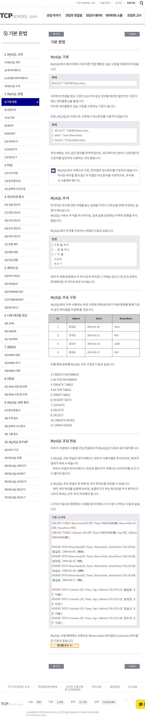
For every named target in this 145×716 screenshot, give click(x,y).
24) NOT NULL (12, 276)
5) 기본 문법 (10, 102)
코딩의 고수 (134, 15)
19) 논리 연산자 (12, 228)
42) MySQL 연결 (13, 458)
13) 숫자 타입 (11, 173)
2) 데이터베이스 (12, 70)
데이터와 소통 (114, 15)
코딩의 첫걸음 (73, 15)
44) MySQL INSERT (14, 473)
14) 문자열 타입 (12, 181)
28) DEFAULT (11, 307)
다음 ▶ (132, 34)
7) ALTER (9, 117)
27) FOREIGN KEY (14, 299)
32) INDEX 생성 (12, 355)
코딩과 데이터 (94, 15)
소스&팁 (132, 687)
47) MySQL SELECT (15, 497)
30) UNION (10, 331)
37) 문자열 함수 (12, 410)
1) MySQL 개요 (12, 62)
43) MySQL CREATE (15, 465)
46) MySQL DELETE (14, 489)
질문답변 (115, 687)
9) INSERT (10, 133)
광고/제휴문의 (72, 690)
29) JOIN (9, 323)
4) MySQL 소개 (12, 86)
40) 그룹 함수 (11, 434)
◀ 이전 (56, 34)
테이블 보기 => (64, 645)
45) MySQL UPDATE (15, 481)
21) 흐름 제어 (11, 244)
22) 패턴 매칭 (11, 252)
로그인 (119, 3)
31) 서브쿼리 (11, 339)
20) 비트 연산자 (12, 236)
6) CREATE (10, 109)
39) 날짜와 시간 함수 (14, 426)
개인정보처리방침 (47, 687)
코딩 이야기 (53, 15)
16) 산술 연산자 (12, 204)
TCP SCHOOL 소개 (85, 3)
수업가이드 (105, 3)
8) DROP (9, 125)
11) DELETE (10, 149)
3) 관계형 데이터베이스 (16, 78)
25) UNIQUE (11, 283)
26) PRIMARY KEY (13, 291)
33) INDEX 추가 (12, 363)
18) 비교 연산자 (12, 220)
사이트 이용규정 (74, 687)
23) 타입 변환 (11, 260)
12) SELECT (10, 157)
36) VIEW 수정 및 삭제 (15, 394)
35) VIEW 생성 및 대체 (15, 386)
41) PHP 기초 (11, 450)
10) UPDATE (11, 141)
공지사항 (97, 687)
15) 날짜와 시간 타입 (14, 189)
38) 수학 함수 (11, 418)
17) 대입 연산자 (12, 212)
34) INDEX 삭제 (12, 371)
